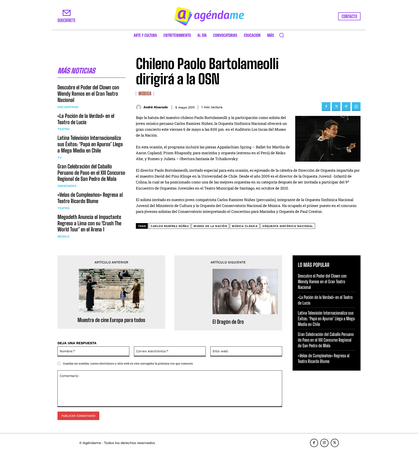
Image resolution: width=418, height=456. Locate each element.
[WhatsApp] (356, 106)
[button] (281, 35)
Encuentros (67, 106)
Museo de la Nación (210, 226)
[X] (336, 106)
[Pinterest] (346, 106)
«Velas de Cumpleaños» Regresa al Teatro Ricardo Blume (90, 198)
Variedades (66, 185)
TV (59, 157)
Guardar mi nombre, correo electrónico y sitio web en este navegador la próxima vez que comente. (128, 363)
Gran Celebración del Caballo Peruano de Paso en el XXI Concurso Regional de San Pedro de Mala (91, 172)
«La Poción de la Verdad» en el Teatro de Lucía (85, 119)
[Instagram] (324, 443)
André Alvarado (155, 107)
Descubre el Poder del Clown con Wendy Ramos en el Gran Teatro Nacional (88, 93)
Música (63, 236)
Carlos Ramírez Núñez (170, 226)
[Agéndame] (209, 16)
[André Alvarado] (139, 107)
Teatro (63, 129)
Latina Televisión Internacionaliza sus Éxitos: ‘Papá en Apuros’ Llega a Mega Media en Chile (90, 144)
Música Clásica (245, 226)
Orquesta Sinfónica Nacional (287, 226)
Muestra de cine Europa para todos (111, 320)
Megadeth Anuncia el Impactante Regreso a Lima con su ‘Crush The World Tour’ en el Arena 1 (89, 223)
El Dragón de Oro (228, 322)
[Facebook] (326, 106)
